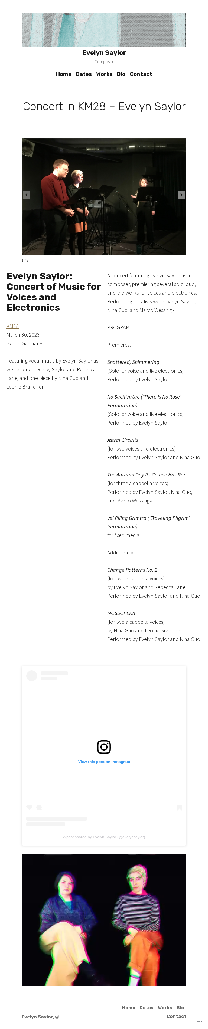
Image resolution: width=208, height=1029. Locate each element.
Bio (121, 74)
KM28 (12, 326)
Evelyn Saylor (104, 53)
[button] (181, 195)
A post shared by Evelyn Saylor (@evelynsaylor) (104, 837)
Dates (84, 74)
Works (104, 74)
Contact (141, 74)
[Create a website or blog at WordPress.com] (57, 1017)
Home (64, 74)
